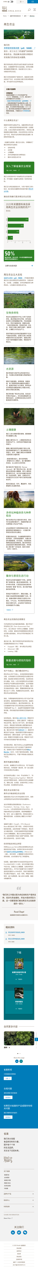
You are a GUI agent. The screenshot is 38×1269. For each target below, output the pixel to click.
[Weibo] (19, 1232)
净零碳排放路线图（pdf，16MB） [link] (18, 48)
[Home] (12, 9)
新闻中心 (19, 1200)
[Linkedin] (13, 1232)
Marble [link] (6, 752)
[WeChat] (25, 1232)
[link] (18, 170)
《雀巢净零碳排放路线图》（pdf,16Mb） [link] (17, 101)
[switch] (11, 2)
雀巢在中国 (7, 1180)
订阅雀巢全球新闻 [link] (10, 1074)
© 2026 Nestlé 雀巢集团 (19, 1245)
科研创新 (19, 1206)
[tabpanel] (19, 1040)
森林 (5, 1047)
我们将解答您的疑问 (10, 1113)
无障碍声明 (19, 1259)
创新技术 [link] (21, 730)
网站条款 (19, 1256)
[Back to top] (34, 1265)
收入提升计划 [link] (21, 718)
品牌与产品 (19, 1193)
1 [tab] (17, 1053)
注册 (7, 1078)
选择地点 (19, 1251)
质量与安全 (7, 1183)
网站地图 (19, 1248)
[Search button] (30, 9)
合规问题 (8, 1088)
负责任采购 (7, 1185)
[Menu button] (34, 9)
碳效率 (19, 1254)
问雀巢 (6, 1188)
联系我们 (32, 1)
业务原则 (6, 1177)
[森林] (19, 1038)
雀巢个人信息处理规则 (19, 1262)
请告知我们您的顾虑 (10, 1093)
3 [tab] (20, 1053)
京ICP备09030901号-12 (19, 1265)
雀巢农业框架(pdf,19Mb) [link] (15, 852)
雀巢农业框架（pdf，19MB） (13, 278)
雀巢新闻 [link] (8, 1069)
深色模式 (5, 1)
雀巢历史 (6, 1175)
